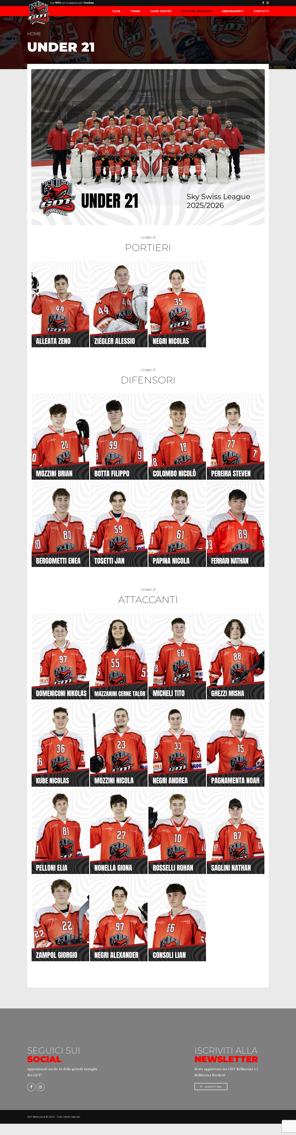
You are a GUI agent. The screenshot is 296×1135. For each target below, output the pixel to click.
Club (116, 11)
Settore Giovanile (196, 11)
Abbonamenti (232, 11)
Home (34, 33)
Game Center (160, 11)
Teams (135, 11)
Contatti (261, 11)
